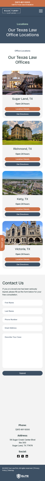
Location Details (22, 109)
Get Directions (23, 114)
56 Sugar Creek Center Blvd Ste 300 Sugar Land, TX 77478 (22, 443)
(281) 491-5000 (22, 429)
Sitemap (11, 470)
